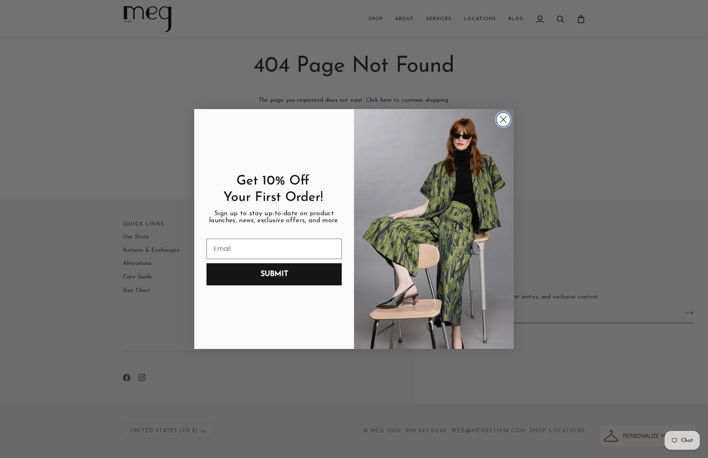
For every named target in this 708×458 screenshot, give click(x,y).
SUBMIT (274, 274)
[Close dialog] (503, 119)
